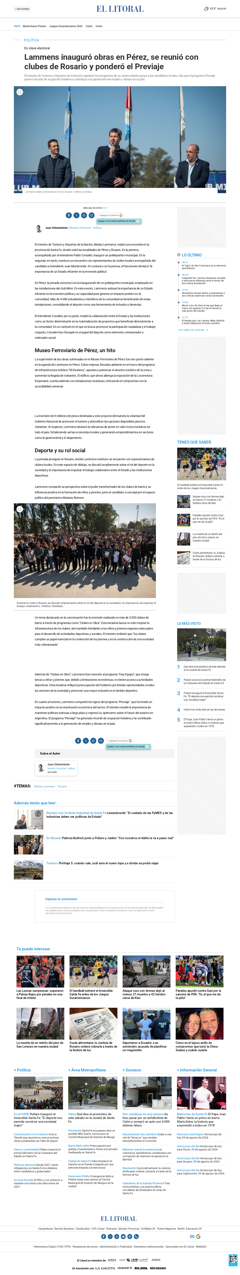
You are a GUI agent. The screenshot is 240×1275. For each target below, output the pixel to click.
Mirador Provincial (128, 1228)
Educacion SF (194, 1228)
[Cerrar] (137, 221)
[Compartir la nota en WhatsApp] (84, 215)
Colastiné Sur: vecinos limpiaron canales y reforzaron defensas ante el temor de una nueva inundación (203, 279)
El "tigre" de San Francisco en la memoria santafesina (204, 265)
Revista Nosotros (64, 1228)
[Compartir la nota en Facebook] (69, 215)
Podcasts (111, 1228)
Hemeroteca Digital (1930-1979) (52, 1246)
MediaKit (201, 1246)
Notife (181, 1228)
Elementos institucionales (149, 1246)
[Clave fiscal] (233, 1265)
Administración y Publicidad (116, 1246)
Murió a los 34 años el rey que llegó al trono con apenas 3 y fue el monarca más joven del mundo (202, 306)
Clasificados (83, 1228)
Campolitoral (45, 1228)
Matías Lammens (44, 786)
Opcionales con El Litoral (180, 1246)
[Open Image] (19, 92)
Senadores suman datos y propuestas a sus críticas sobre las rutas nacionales (203, 293)
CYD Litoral (97, 1228)
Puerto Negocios (166, 1228)
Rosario (62, 786)
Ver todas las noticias (191, 329)
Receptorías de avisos (85, 1246)
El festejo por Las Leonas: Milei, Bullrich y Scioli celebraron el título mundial (203, 320)
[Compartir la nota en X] (76, 215)
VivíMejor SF (148, 1228)
